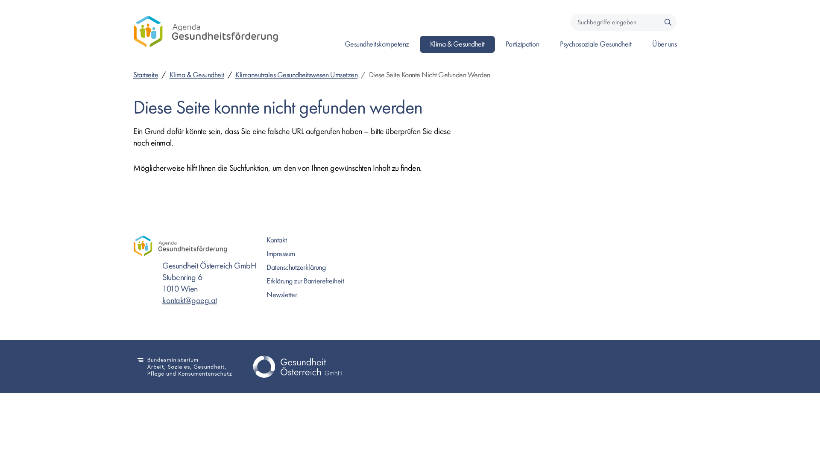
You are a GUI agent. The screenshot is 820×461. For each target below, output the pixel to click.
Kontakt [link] (276, 240)
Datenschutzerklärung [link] (295, 267)
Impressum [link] (280, 253)
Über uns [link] (664, 44)
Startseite (145, 74)
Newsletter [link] (281, 294)
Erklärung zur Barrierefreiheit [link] (305, 281)
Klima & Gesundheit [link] (457, 44)
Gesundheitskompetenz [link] (377, 44)
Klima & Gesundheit (197, 74)
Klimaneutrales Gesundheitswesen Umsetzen (296, 74)
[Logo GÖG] (297, 366)
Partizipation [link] (522, 44)
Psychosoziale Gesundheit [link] (595, 44)
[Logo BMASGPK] (184, 366)
